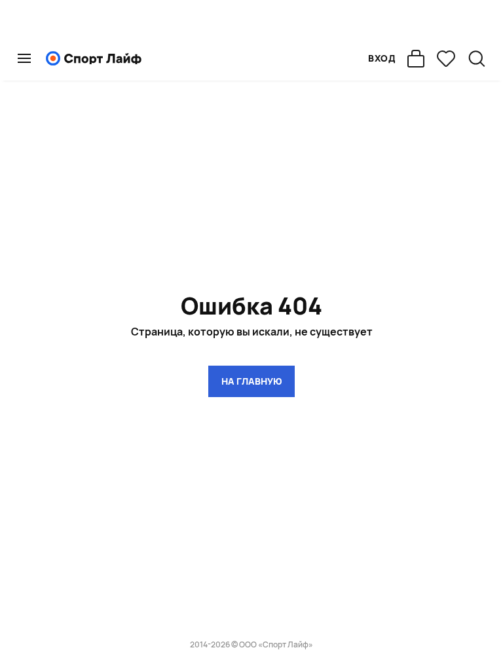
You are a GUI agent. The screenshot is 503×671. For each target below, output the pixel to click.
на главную (251, 381)
